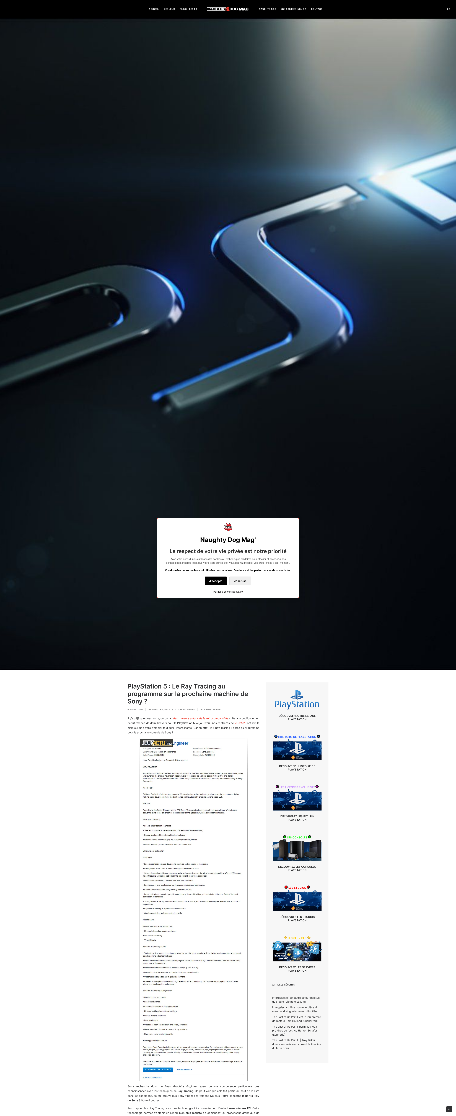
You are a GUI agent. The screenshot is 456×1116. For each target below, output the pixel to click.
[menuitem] (154, 9)
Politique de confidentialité (228, 591)
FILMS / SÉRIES (188, 9)
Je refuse (240, 581)
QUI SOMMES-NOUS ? (293, 9)
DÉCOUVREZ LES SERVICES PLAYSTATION (297, 969)
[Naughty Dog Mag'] (228, 9)
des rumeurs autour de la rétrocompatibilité (200, 718)
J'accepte (215, 581)
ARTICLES (157, 709)
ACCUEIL (154, 9)
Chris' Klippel (213, 709)
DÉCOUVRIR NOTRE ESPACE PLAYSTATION (297, 717)
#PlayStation (173, 709)
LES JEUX (169, 9)
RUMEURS (189, 709)
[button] (448, 9)
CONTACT (316, 9)
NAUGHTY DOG (267, 9)
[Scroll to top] (449, 1109)
